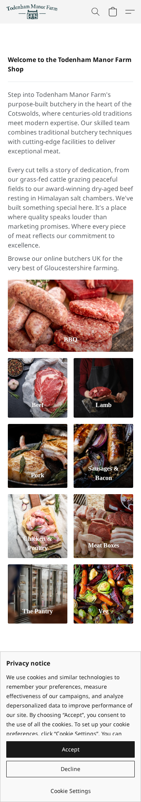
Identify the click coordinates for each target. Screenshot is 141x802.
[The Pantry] (37, 582)
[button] (33, 12)
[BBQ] (70, 304)
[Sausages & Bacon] (103, 442)
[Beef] (37, 376)
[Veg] (103, 582)
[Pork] (37, 442)
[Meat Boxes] (103, 512)
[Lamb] (103, 376)
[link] (70, 788)
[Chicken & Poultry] (37, 512)
